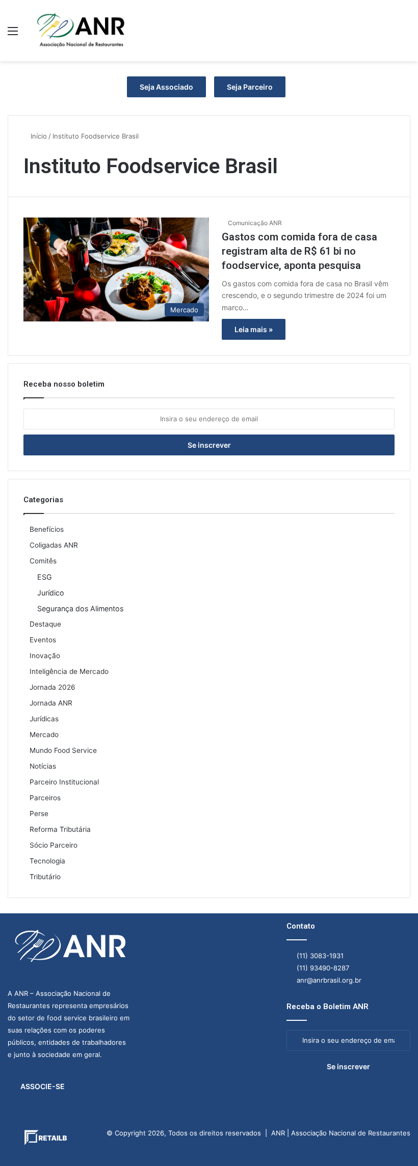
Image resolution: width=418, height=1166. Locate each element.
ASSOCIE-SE (42, 1086)
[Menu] (13, 34)
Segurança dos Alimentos (80, 608)
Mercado (44, 734)
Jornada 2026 (52, 687)
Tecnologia (47, 861)
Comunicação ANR (255, 223)
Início (38, 136)
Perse (39, 813)
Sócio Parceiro (53, 845)
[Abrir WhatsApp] (392, 1140)
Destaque (45, 624)
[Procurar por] (405, 34)
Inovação (45, 656)
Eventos (43, 640)
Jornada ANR (51, 703)
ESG (44, 577)
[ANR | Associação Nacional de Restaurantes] (81, 30)
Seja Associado (166, 87)
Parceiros (45, 798)
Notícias (43, 766)
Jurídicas (44, 719)
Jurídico (50, 592)
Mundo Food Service (63, 750)
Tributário (45, 877)
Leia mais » (253, 329)
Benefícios (47, 529)
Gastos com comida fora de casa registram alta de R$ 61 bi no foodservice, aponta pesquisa (299, 251)
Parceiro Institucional (64, 782)
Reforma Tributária (60, 829)
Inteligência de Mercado (69, 671)
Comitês (43, 561)
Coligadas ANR (54, 545)
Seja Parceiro (250, 87)
